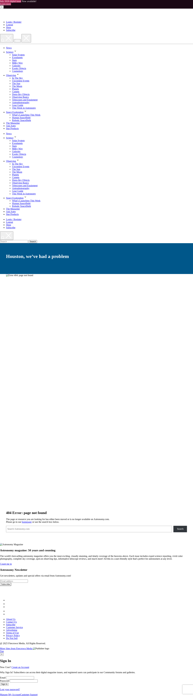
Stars (14, 60)
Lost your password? (10, 689)
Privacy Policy (13, 635)
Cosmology (17, 71)
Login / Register (13, 22)
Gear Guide (17, 105)
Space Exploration (15, 112)
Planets (15, 89)
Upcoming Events (20, 80)
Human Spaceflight (21, 117)
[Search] (6, 38)
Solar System (18, 54)
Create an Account (20, 667)
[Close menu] (26, 38)
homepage (27, 522)
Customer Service (14, 627)
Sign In (4, 684)
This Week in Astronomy (24, 108)
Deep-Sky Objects (21, 94)
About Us (10, 619)
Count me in (6, 564)
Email (3, 677)
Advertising (11, 630)
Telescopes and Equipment (25, 99)
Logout (9, 24)
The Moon (17, 86)
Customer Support (29, 694)
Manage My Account (10, 694)
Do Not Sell (11, 638)
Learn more (5, 4)
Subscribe (10, 30)
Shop (8, 27)
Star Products (12, 128)
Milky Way (17, 63)
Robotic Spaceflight (21, 120)
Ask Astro (11, 125)
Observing (11, 75)
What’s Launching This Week (26, 115)
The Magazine (13, 123)
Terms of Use (12, 633)
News (9, 48)
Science (9, 52)
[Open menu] (17, 41)
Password (4, 681)
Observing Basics (20, 97)
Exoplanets (17, 57)
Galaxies (16, 65)
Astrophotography (20, 102)
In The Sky (17, 78)
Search (180, 529)
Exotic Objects (19, 68)
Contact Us (11, 622)
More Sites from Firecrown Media (16, 648)
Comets (15, 91)
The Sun (16, 83)
